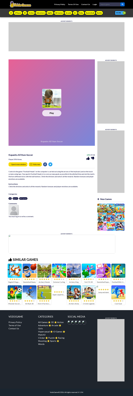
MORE (118, 13)
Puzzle (51, 338)
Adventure (43, 325)
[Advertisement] (66, 36)
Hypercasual (44, 331)
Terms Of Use (73, 4)
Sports (15, 199)
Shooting (42, 341)
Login (95, 4)
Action (60, 322)
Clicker (41, 338)
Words (41, 344)
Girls (40, 328)
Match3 (41, 334)
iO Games (57, 331)
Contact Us (85, 4)
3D (10, 199)
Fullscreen (36, 164)
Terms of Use (15, 325)
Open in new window (18, 164)
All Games (23, 199)
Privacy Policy (59, 4)
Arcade (55, 325)
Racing (61, 338)
